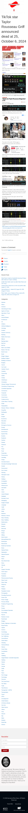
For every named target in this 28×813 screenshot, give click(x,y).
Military (3, 535)
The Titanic (4, 683)
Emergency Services (6, 425)
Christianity (4, 382)
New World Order (5, 560)
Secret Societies (6, 49)
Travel (2, 694)
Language (3, 504)
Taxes (2, 672)
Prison (2, 606)
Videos (3, 709)
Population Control (5, 591)
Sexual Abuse (4, 638)
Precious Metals (5, 601)
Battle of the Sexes (5, 336)
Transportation (4, 692)
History (3, 476)
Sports (3, 653)
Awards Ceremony (5, 332)
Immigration (4, 481)
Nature (3, 556)
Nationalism (4, 552)
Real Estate (4, 619)
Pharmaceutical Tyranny (7, 578)
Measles (3, 524)
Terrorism (3, 679)
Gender (3, 466)
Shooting (3, 642)
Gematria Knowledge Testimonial (9, 463)
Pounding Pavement (6, 595)
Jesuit (3, 48)
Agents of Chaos (5, 311)
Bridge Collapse (5, 356)
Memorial (3, 528)
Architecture (4, 319)
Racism (3, 614)
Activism (3, 306)
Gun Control (4, 470)
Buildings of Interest (6, 360)
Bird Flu (3, 345)
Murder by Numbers (11, 48)
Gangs (3, 459)
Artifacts (3, 324)
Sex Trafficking (4, 636)
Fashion (3, 440)
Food (2, 451)
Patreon (6, 258)
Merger (3, 530)
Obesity (3, 565)
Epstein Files (4, 433)
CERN (3, 375)
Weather (3, 720)
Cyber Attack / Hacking (6, 401)
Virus (2, 711)
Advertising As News (6, 308)
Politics (3, 586)
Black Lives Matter (5, 347)
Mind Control (4, 537)
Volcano (3, 713)
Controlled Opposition (6, 388)
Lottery (3, 509)
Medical (3, 526)
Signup (5, 750)
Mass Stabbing (4, 520)
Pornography (4, 593)
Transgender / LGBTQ (6, 690)
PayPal (5, 269)
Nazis (2, 558)
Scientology (4, 632)
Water (2, 718)
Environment (4, 431)
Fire (2, 446)
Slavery (3, 647)
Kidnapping (4, 500)
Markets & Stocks (5, 515)
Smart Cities (4, 649)
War (2, 715)
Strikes (3, 664)
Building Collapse (5, 358)
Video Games (4, 707)
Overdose (3, 573)
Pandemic (3, 575)
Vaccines (3, 705)
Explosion (3, 438)
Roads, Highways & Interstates (8, 623)
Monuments (4, 543)
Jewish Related (5, 494)
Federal (3, 442)
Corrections (4, 395)
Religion (3, 621)
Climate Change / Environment (8, 384)
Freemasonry (4, 455)
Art (2, 321)
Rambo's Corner (5, 616)
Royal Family (4, 625)
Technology (4, 677)
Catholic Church (12, 46)
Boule (2, 354)
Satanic (3, 627)
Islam (2, 489)
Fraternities (4, 453)
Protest (3, 608)
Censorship (4, 373)
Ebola (2, 414)
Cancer (3, 364)
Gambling (3, 457)
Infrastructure (4, 485)
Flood (2, 448)
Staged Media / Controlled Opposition (10, 657)
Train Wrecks (4, 687)
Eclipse (3, 416)
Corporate (3, 392)
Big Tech (4, 46)
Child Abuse (4, 380)
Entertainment (20, 46)
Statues (3, 662)
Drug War (3, 410)
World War (3, 722)
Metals (3, 532)
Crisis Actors (4, 397)
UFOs (2, 696)
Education (3, 420)
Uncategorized (4, 698)
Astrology (3, 328)
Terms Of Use (18, 803)
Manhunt (3, 513)
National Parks (4, 550)
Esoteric (3, 436)
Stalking (3, 660)
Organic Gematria (5, 569)
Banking (3, 334)
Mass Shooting (4, 517)
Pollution (3, 588)
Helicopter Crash (5, 474)
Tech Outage (4, 675)
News (18, 48)
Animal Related (5, 317)
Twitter (5, 267)
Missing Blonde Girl (6, 539)
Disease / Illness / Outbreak (7, 408)
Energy (3, 427)
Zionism (3, 724)
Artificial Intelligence (6, 326)
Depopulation (4, 405)
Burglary (3, 362)
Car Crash (3, 367)
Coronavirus (4, 390)
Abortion (3, 302)
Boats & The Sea (5, 349)
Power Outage (4, 599)
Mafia (2, 511)
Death (2, 403)
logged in (10, 250)
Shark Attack (4, 640)
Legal (2, 507)
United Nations (4, 700)
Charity (3, 377)
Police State (4, 582)
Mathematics (4, 522)
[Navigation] (14, 10)
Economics (4, 418)
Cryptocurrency (5, 399)
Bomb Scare (4, 351)
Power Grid (4, 597)
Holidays (3, 479)
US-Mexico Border (5, 703)
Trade (2, 685)
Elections (3, 423)
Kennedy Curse (5, 498)
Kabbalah (3, 496)
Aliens (2, 315)
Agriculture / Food (5, 313)
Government (4, 468)
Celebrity (3, 371)
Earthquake (4, 412)
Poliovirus (3, 584)
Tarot (2, 670)
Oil (2, 567)
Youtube (6, 261)
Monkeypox (4, 541)
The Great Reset (5, 681)
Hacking (3, 472)
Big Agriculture (4, 341)
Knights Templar (5, 502)
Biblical (3, 339)
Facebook (6, 264)
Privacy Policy (10, 803)
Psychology (4, 612)
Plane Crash (4, 580)
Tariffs (2, 668)
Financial (3, 444)
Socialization (4, 651)
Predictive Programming (7, 604)
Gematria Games (5, 461)
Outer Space (4, 571)
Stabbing (3, 655)
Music (2, 548)
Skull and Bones (5, 644)
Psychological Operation (7, 610)
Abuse (2, 304)
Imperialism (4, 483)
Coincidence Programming (7, 386)
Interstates (3, 487)
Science (3, 629)
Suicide (3, 666)
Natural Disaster (5, 554)
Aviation (3, 330)
